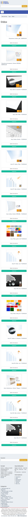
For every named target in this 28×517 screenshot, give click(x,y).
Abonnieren (24, 460)
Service (17, 482)
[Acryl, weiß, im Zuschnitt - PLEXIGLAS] (14, 81)
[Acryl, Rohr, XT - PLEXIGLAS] (14, 430)
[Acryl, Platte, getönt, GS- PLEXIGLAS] (14, 231)
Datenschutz (18, 479)
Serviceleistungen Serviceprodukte (5, 506)
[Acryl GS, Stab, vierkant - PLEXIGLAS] (14, 405)
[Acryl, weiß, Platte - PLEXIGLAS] (14, 106)
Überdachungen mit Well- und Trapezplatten (7, 491)
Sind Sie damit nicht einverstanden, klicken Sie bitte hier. (13, 515)
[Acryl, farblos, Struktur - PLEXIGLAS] (14, 131)
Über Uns (18, 483)
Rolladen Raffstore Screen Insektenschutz (7, 502)
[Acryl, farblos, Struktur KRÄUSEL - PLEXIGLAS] (14, 206)
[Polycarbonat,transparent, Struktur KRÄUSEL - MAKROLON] (14, 55)
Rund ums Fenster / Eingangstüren (5, 500)
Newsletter (3, 458)
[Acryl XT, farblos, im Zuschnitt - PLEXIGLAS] (14, 330)
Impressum (18, 477)
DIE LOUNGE (4, 504)
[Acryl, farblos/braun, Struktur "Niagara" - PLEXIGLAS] (14, 380)
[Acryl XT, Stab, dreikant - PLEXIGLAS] (14, 181)
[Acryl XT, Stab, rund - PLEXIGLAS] (14, 256)
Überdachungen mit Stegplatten (5, 489)
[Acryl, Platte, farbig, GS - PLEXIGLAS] (14, 305)
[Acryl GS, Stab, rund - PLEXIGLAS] (14, 355)
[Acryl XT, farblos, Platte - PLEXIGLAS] (14, 156)
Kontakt (2, 477)
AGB (17, 478)
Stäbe (13, 16)
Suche (25, 6)
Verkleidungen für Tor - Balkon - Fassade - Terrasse (7, 497)
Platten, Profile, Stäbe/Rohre (4, 494)
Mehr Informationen (22, 515)
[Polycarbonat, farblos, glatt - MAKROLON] (14, 30)
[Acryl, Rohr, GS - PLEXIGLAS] (14, 281)
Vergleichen (14, 45)
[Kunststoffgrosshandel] (5, 1)
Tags (9, 16)
